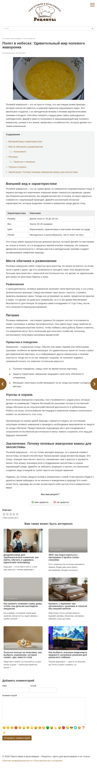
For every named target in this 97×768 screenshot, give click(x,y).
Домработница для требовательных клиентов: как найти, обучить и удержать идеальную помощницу (21, 559)
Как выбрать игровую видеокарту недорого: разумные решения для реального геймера (67, 655)
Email (33, 686)
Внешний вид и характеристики (25, 141)
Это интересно (29, 38)
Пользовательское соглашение (48, 761)
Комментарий (9, 695)
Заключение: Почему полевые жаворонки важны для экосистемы (43, 172)
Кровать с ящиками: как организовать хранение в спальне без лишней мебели (67, 606)
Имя (4, 686)
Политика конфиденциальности (17, 761)
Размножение (20, 151)
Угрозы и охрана (17, 167)
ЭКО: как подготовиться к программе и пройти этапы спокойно (63, 557)
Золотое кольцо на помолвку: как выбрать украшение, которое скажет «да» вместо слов (23, 655)
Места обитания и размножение (26, 146)
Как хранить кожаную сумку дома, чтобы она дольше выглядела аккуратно (23, 606)
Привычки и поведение (24, 162)
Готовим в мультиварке (11, 38)
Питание (13, 157)
